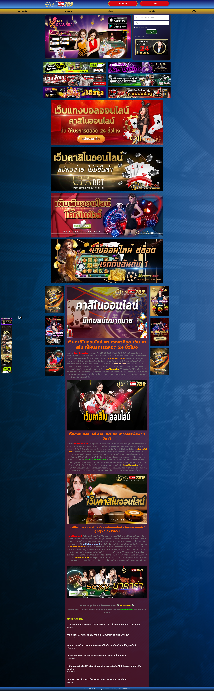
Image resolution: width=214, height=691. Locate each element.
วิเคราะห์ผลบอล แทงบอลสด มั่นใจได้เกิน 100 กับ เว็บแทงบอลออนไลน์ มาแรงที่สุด (103, 624)
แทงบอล (68, 11)
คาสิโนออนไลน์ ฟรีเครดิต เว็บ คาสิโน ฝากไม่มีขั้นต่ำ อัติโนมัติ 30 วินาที (98, 634)
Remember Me (141, 27)
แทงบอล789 (23, 11)
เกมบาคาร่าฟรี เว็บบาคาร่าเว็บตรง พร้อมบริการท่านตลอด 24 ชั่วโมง (97, 679)
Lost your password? (141, 36)
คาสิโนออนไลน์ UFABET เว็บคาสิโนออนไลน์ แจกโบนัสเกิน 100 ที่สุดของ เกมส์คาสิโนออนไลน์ (104, 668)
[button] (20, 317)
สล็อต (110, 11)
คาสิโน (193, 11)
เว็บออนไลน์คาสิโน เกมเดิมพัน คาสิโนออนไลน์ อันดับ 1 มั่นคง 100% (97, 655)
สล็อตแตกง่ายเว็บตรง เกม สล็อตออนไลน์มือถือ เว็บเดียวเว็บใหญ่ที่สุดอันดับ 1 (101, 645)
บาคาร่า (152, 11)
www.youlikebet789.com (121, 689)
